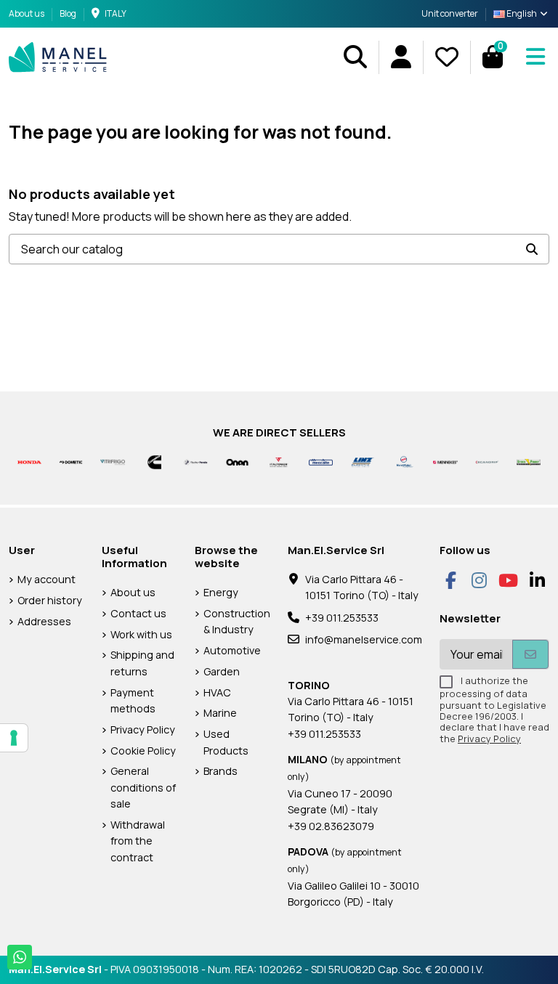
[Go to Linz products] (362, 461)
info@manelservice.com (363, 639)
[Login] (401, 57)
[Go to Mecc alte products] (321, 461)
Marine (220, 713)
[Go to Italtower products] (279, 461)
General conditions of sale (143, 787)
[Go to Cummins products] (154, 461)
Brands (220, 771)
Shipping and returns (142, 663)
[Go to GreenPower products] (529, 461)
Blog (68, 13)
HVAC (217, 692)
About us (27, 13)
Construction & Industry (236, 621)
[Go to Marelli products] (404, 461)
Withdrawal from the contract (137, 841)
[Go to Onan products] (237, 461)
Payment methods (132, 700)
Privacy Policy (142, 729)
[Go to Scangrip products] (487, 461)
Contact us (138, 613)
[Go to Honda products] (29, 461)
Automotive (232, 650)
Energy (220, 592)
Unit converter (449, 13)
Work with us (141, 634)
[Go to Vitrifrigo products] (112, 461)
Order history (49, 600)
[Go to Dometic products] (71, 461)
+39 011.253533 (342, 618)
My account (46, 579)
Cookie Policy (143, 750)
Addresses (44, 621)
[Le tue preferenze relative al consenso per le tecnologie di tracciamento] (14, 738)
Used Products (225, 742)
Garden (221, 671)
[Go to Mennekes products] (445, 461)
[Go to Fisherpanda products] (196, 461)
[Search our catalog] (531, 249)
